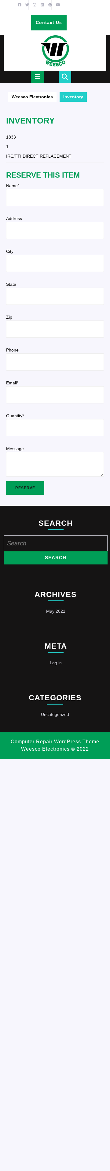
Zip (9, 317)
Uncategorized (55, 714)
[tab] (37, 77)
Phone (12, 350)
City (9, 251)
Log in (56, 662)
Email (12, 382)
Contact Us (51, 25)
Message (15, 448)
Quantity (15, 415)
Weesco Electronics (32, 96)
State (11, 284)
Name (12, 185)
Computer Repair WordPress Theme (55, 741)
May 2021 (55, 611)
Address (14, 218)
